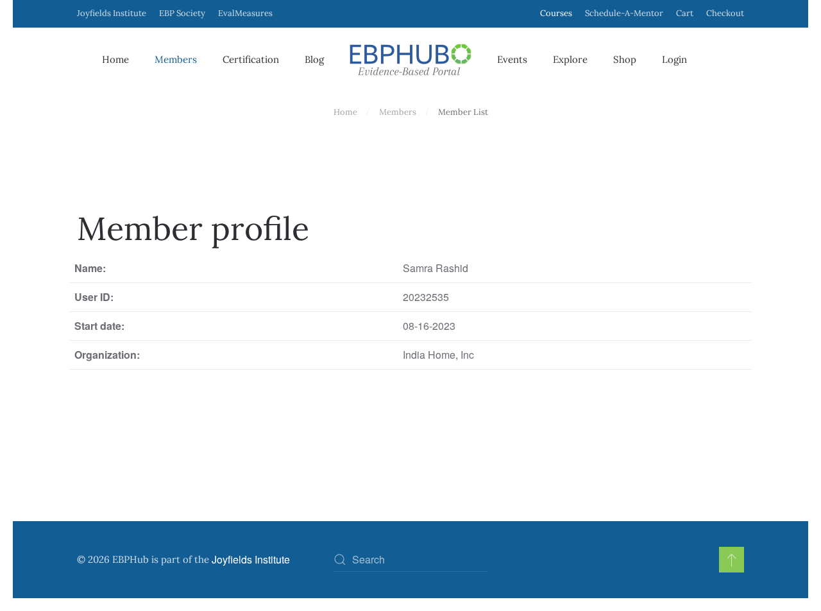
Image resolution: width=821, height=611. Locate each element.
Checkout (725, 13)
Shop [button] (624, 59)
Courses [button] (556, 13)
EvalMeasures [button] (245, 13)
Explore (570, 59)
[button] (731, 559)
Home (115, 59)
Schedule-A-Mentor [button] (624, 13)
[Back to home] (410, 60)
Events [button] (512, 59)
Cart (684, 13)
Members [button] (176, 59)
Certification (251, 59)
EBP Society (182, 13)
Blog (314, 59)
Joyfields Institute (111, 13)
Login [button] (674, 59)
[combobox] (410, 559)
